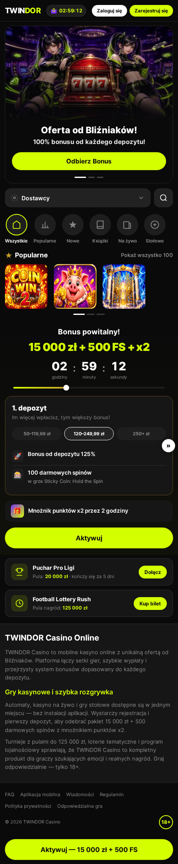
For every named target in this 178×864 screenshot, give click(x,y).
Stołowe (155, 241)
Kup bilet (150, 603)
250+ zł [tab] (141, 434)
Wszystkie (16, 241)
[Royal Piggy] (76, 286)
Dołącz (152, 572)
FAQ (9, 794)
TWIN (23, 10)
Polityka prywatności (28, 806)
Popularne (45, 241)
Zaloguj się (109, 11)
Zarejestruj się (151, 11)
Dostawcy (36, 198)
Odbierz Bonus (89, 161)
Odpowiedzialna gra (80, 806)
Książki (100, 241)
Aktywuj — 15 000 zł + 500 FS (89, 849)
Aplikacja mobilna (40, 794)
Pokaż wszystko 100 (147, 255)
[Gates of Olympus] (125, 286)
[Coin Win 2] (27, 286)
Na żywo (127, 241)
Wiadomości (80, 794)
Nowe (73, 241)
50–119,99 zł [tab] (37, 434)
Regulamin (112, 794)
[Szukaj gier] (163, 197)
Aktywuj (89, 538)
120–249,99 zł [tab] (89, 434)
